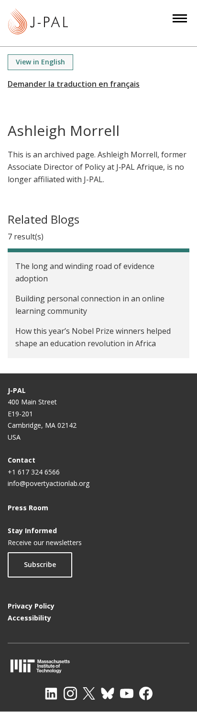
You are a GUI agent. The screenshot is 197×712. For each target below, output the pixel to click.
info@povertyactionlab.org (48, 483)
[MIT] (98, 666)
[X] (89, 693)
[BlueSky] (107, 693)
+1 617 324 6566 (34, 471)
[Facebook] (146, 693)
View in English (40, 61)
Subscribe (40, 564)
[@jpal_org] (70, 693)
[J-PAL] (38, 23)
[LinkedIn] (51, 693)
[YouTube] (126, 693)
